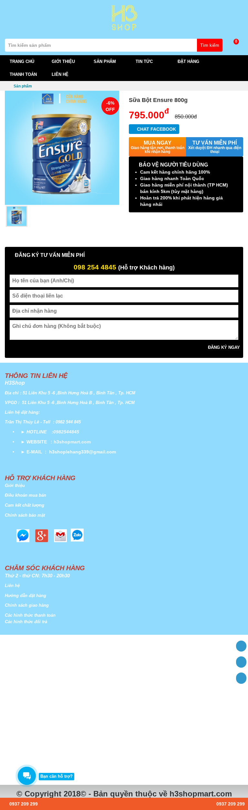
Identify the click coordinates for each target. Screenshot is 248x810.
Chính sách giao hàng (27, 605)
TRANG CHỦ (22, 61)
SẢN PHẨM (105, 61)
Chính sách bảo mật (25, 515)
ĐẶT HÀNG (188, 61)
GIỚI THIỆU (64, 61)
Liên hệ (12, 585)
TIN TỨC (145, 61)
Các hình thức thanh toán (30, 615)
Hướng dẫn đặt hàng (25, 595)
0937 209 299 (22, 803)
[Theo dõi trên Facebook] (241, 662)
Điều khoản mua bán (25, 495)
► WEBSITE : (36, 441)
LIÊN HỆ (60, 74)
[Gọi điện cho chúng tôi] (241, 678)
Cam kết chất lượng (24, 505)
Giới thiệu (15, 485)
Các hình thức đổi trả (26, 621)
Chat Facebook (156, 129)
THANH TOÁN (23, 74)
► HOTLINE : (37, 431)
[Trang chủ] (241, 646)
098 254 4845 (95, 267)
